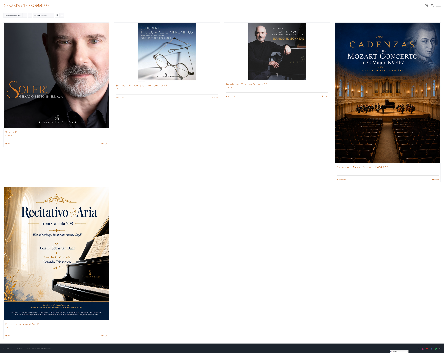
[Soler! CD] (56, 75)
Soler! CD (11, 132)
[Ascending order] (30, 15)
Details (105, 144)
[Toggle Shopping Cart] (426, 5)
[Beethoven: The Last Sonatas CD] (277, 51)
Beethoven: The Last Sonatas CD (247, 84)
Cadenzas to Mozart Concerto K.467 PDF (362, 167)
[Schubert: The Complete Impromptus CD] (167, 52)
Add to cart (11, 144)
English (395, 351)
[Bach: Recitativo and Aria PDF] (56, 253)
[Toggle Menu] (438, 5)
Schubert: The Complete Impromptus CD (142, 85)
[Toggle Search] (432, 5)
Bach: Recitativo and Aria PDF (23, 324)
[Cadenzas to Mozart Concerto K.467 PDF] (387, 93)
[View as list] (62, 15)
